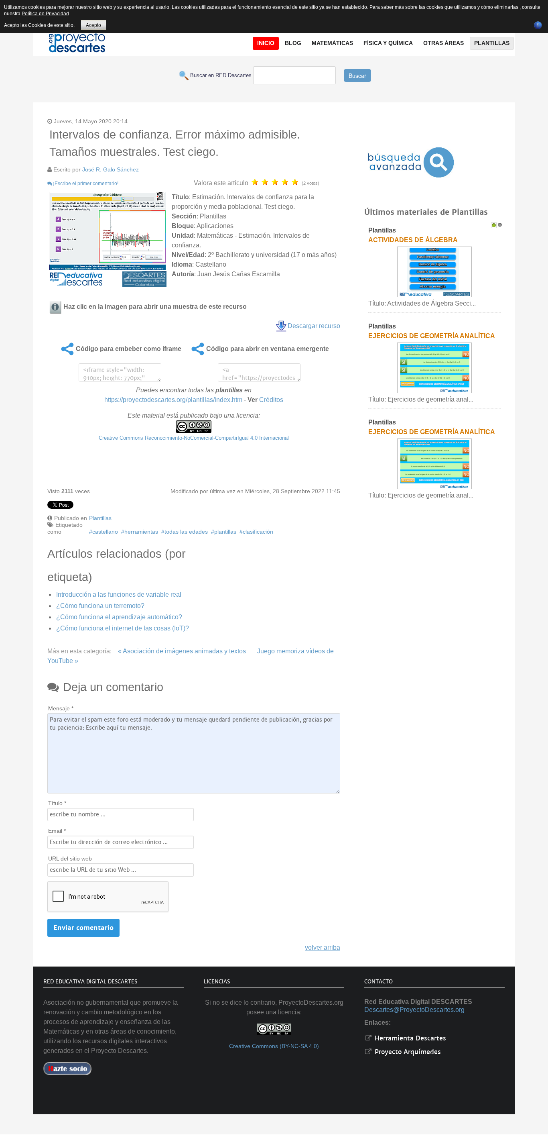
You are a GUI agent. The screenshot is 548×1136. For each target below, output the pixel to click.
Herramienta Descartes (409, 1038)
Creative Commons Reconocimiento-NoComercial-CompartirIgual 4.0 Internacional (194, 438)
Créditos (271, 399)
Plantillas (100, 518)
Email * (57, 831)
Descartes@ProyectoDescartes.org (414, 1009)
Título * (57, 803)
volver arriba (322, 947)
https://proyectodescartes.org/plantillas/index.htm (173, 399)
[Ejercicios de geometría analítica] (434, 463)
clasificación (258, 531)
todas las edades (186, 531)
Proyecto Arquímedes (407, 1052)
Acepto (93, 25)
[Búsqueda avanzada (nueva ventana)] (410, 162)
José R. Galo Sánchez (110, 169)
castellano (105, 531)
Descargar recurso (314, 325)
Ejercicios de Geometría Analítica (431, 335)
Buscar (357, 75)
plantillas (225, 531)
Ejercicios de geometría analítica (431, 431)
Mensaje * (60, 708)
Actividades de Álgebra (413, 240)
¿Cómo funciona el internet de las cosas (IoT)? (122, 628)
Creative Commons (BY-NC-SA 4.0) (274, 1046)
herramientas (141, 531)
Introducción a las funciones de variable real (118, 594)
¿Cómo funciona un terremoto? (100, 605)
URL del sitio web (70, 858)
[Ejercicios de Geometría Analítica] (434, 367)
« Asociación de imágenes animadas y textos (182, 651)
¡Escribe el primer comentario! (85, 183)
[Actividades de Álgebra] (434, 271)
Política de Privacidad (45, 13)
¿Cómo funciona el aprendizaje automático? (119, 617)
